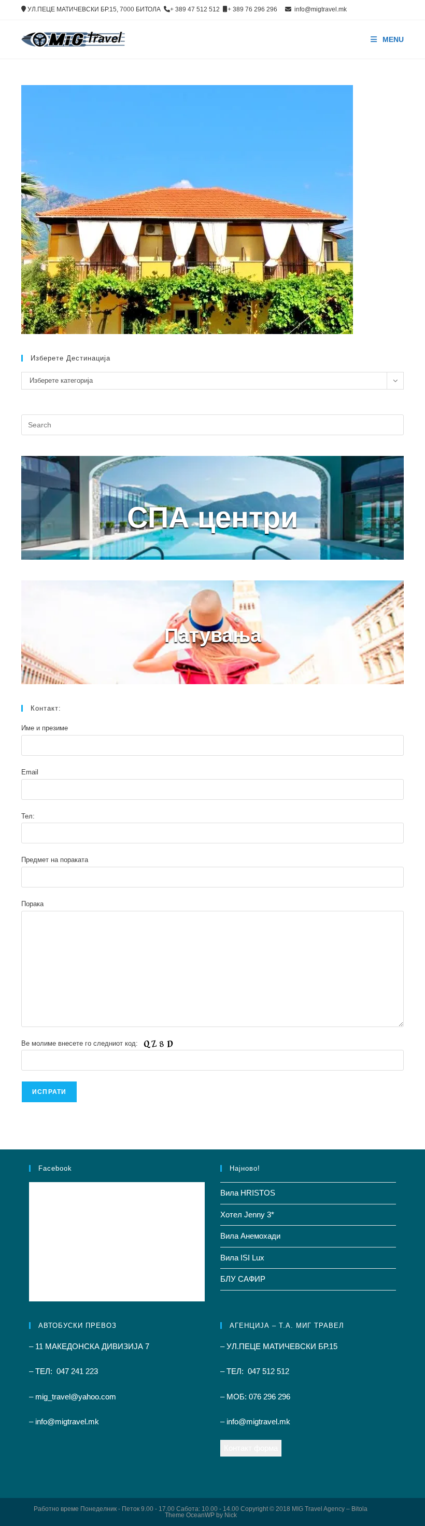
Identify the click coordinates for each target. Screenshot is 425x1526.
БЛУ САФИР (242, 1278)
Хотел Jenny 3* (247, 1214)
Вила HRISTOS (247, 1192)
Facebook (55, 1168)
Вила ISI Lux (242, 1257)
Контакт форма (251, 1448)
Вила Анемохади (250, 1235)
